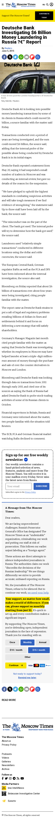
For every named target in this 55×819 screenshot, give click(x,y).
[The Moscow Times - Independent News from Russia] (20, 5)
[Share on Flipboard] (32, 57)
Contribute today (44, 16)
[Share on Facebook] (4, 57)
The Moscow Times (13, 737)
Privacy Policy (30, 492)
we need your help (38, 592)
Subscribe (41, 486)
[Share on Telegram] (15, 57)
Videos (5, 757)
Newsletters (8, 765)
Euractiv (12, 801)
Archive (5, 769)
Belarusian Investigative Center (24, 793)
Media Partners (10, 784)
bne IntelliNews (16, 788)
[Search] (47, 5)
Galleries (6, 761)
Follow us (7, 774)
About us (6, 741)
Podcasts (7, 754)
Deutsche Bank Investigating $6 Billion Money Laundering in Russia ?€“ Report (26, 35)
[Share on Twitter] (9, 57)
